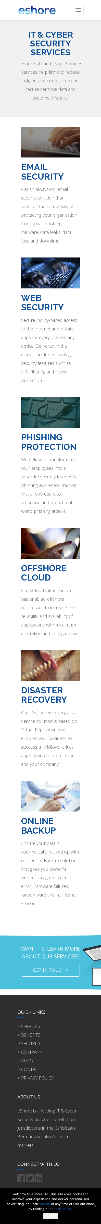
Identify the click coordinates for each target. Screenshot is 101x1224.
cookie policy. (62, 1209)
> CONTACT (28, 1069)
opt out (44, 1204)
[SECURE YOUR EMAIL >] (50, 141)
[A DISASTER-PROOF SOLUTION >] (50, 665)
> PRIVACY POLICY (35, 1078)
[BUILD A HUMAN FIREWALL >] (50, 412)
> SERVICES (28, 1026)
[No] (94, 1206)
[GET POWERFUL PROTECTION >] (50, 795)
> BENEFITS (28, 1035)
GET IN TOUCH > (50, 970)
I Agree (50, 1216)
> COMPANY (29, 1052)
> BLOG (25, 1061)
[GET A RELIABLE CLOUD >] (50, 543)
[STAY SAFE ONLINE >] (50, 272)
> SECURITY (28, 1043)
